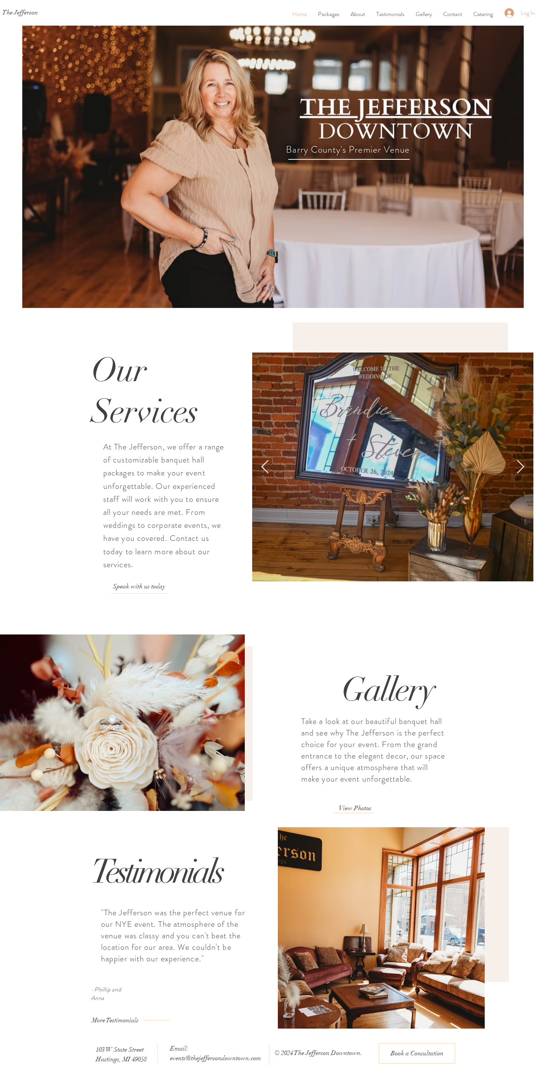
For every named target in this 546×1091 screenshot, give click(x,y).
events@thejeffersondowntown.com (215, 1058)
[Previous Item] (265, 467)
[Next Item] (520, 467)
